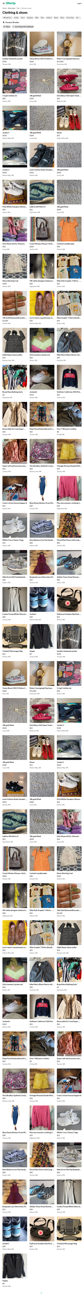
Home (4, 8)
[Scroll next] (80, 17)
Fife (18, 8)
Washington (11, 8)
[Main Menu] (3, 3)
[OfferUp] (11, 3)
